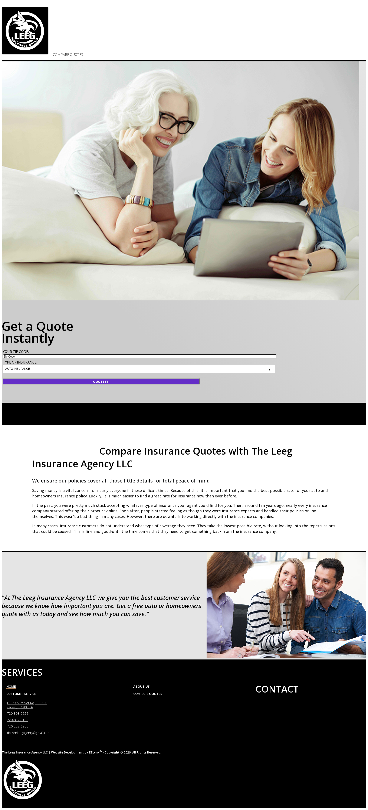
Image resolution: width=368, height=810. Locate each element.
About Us (141, 686)
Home (11, 686)
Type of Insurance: (20, 362)
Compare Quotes (68, 54)
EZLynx (94, 752)
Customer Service (21, 693)
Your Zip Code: (16, 351)
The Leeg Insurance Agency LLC (25, 752)
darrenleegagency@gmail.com (322, 442)
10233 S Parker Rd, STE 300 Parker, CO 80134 (27, 705)
